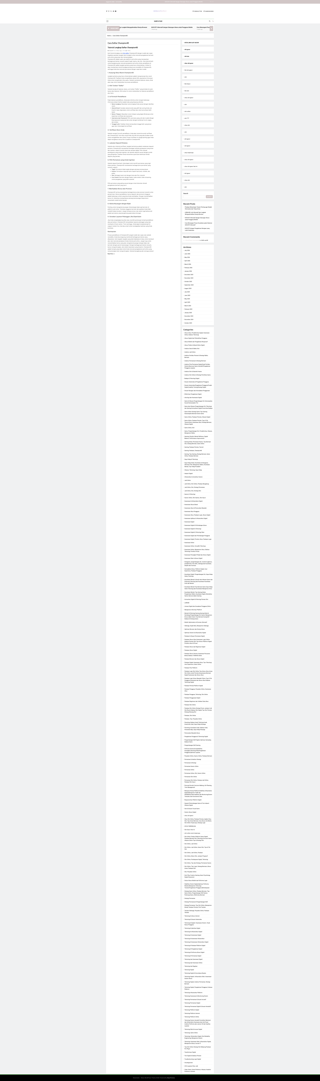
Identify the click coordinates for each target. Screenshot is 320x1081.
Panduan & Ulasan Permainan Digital (194, 636)
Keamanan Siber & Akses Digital (193, 558)
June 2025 (187, 295)
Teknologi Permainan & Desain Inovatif (195, 999)
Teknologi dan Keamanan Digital (193, 959)
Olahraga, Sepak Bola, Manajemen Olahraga (196, 626)
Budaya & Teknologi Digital (191, 378)
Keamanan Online (189, 542)
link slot (186, 91)
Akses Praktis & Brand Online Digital (194, 345)
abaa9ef (111, 50)
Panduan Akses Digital (190, 650)
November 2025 (188, 278)
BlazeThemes (171, 1077)
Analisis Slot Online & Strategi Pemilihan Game (197, 375)
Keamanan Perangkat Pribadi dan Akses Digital (197, 555)
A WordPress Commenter (191, 240)
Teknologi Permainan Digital (192, 1003)
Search (185, 193)
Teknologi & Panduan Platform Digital (194, 945)
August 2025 (187, 288)
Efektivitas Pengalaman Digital (193, 394)
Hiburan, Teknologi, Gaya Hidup (193, 470)
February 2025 (188, 309)
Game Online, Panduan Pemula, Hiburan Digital (197, 417)
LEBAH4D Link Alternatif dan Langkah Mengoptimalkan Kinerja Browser (183, 2)
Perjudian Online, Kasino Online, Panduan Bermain (198, 756)
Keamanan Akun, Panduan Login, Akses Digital (197, 515)
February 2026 (188, 267)
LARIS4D (186, 603)
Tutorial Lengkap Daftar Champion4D (123, 47)
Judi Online (187, 480)
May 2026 (187, 257)
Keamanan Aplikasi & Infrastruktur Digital (195, 518)
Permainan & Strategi (190, 763)
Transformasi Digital (190, 1052)
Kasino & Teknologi (189, 494)
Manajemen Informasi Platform (193, 609)
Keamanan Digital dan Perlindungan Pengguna (197, 535)
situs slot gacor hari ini (190, 166)
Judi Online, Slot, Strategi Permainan (194, 487)
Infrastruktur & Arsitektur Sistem (193, 477)
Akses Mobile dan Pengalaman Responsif (196, 341)
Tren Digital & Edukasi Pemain (192, 1055)
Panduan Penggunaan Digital (192, 698)
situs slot (187, 125)
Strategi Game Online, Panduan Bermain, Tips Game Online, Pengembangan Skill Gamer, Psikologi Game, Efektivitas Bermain (197, 893)
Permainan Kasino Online (191, 766)
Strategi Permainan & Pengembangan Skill (196, 902)
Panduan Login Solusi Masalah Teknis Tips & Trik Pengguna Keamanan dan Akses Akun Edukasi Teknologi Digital (198, 680)
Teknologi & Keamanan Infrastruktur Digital (196, 942)
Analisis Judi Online (190, 352)
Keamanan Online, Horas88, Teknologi (195, 546)
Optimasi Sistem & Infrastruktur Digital (195, 632)
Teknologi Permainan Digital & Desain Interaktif (197, 1006)
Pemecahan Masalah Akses (192, 733)
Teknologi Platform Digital (191, 1010)
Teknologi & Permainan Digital (192, 956)
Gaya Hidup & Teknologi (191, 459)
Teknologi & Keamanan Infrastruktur (194, 938)
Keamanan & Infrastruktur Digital (193, 501)
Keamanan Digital (189, 522)
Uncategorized (188, 1062)
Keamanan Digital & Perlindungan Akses (195, 525)
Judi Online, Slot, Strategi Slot (192, 491)
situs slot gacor (188, 97)
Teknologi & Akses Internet (192, 916)
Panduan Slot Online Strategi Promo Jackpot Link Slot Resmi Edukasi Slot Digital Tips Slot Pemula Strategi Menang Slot (198, 710)
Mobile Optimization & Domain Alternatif (195, 622)
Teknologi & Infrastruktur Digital (193, 931)
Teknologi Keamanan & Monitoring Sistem (196, 996)
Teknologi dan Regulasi (190, 966)
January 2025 (188, 312)
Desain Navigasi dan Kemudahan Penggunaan (197, 390)
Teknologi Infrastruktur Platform (193, 992)
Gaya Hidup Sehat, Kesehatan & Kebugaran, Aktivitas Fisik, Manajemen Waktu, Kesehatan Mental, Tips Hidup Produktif (197, 464)
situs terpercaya (188, 152)
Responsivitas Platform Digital (192, 800)
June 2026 (187, 254)
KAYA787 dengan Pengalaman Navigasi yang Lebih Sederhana (152, 27)
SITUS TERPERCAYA (190, 826)
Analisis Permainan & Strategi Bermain (195, 361)
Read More (110, 254)
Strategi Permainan (189, 898)
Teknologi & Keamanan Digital (192, 935)
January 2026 (188, 271)
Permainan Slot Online (190, 776)
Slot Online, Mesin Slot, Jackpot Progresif (196, 856)
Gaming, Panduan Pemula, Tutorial (193, 447)
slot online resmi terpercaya (192, 833)
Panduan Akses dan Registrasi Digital (194, 647)
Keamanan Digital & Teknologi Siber (194, 532)
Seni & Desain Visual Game (192, 808)
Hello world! (204, 240)
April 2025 (187, 302)
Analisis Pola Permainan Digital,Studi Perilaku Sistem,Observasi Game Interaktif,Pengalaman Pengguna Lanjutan (197, 366)
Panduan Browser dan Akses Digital (194, 659)
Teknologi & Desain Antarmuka (193, 919)
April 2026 (187, 261)
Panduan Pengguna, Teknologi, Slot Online (196, 694)
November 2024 (188, 319)
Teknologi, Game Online (191, 1033)
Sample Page (158, 21)
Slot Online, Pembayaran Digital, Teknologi (196, 859)
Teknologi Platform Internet (192, 1013)
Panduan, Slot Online (190, 715)
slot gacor (187, 139)
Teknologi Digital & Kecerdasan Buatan (195, 973)
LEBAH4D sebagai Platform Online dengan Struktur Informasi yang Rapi (196, 27)
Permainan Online (189, 769)
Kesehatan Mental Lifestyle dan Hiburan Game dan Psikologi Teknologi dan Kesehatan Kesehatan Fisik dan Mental (198, 581)
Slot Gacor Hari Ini (189, 829)
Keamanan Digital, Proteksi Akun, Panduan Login (197, 539)
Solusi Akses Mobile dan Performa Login (195, 880)
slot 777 (186, 118)
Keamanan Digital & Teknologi (192, 529)
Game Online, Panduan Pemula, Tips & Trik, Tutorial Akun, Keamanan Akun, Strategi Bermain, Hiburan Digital (198, 422)
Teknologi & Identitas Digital (192, 928)
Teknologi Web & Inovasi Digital (193, 1029)
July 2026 (187, 250)
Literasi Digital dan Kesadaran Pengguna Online (197, 606)
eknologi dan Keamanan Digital (193, 397)
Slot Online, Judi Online (190, 844)
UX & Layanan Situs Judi (191, 1066)
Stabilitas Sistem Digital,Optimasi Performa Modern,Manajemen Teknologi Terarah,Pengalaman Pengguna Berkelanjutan (196, 886)
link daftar (126, 53)
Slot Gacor (187, 84)
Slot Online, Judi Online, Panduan (193, 852)
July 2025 (187, 292)
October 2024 (188, 323)
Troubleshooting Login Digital (192, 1059)
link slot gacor (188, 70)
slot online (187, 111)
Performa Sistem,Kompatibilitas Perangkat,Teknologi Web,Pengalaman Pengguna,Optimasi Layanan (195, 750)
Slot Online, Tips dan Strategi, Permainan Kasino (197, 863)
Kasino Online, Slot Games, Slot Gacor (195, 497)
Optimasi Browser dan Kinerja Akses (194, 629)
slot (185, 77)
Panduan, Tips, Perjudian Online (193, 719)
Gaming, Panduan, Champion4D (193, 450)
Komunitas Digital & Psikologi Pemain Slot (196, 599)
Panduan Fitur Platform (190, 668)
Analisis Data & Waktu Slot (191, 348)
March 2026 (187, 264)
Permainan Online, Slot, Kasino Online (194, 773)
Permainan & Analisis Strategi (192, 759)
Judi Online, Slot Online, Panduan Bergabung (196, 484)
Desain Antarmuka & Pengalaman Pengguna (196, 382)
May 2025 (187, 299)
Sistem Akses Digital (190, 812)
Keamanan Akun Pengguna (191, 511)
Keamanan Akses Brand (191, 504)
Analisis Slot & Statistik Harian (193, 371)
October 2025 (188, 281)
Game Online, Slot (189, 427)
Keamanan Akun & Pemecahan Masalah (195, 508)
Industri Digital (188, 473)
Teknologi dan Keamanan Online (193, 963)
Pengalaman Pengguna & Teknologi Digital (196, 736)
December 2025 (188, 274)
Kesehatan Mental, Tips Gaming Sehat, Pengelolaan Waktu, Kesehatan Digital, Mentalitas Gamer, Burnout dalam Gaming (198, 594)
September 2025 (189, 285)
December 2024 (188, 316)
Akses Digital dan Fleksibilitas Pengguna (195, 338)
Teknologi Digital (189, 969)
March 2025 (187, 305)
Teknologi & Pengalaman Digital (193, 949)
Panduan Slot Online (190, 705)
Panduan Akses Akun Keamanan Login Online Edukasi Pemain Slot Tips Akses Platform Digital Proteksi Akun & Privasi (198, 641)
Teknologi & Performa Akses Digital (194, 952)
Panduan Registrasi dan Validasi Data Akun (196, 701)
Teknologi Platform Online (191, 1017)
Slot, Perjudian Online (190, 871)
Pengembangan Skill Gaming (192, 745)
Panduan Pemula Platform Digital (193, 685)
